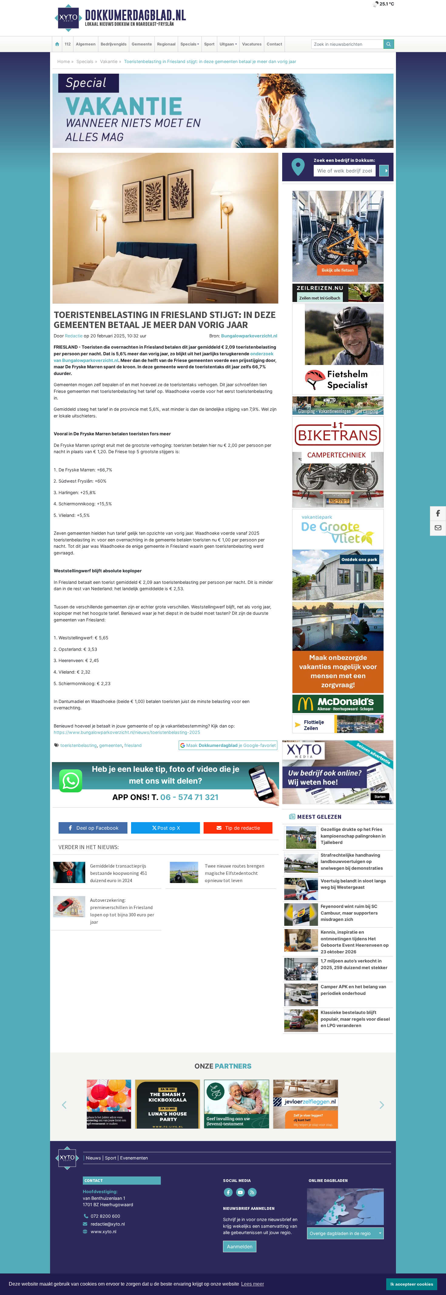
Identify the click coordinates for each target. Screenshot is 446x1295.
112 (68, 44)
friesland (133, 745)
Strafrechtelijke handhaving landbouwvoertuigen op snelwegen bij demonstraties (352, 861)
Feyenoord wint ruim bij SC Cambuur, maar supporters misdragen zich (349, 913)
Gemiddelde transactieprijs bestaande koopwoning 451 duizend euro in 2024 (118, 873)
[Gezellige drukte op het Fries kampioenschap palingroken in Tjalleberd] (301, 837)
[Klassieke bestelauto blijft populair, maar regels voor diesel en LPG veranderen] (301, 1020)
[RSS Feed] (252, 1192)
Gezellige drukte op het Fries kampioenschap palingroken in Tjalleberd (353, 836)
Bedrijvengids (114, 44)
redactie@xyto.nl (108, 1223)
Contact (274, 44)
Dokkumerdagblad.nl (135, 15)
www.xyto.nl (103, 1231)
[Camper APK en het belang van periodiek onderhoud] (301, 994)
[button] (57, 1105)
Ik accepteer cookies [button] (411, 1284)
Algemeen (86, 44)
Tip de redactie (242, 828)
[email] (438, 528)
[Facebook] (229, 1192)
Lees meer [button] (252, 1284)
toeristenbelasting (78, 745)
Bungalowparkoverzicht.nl (249, 335)
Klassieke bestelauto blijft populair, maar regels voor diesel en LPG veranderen (355, 1019)
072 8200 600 (105, 1216)
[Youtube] (241, 1192)
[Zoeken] (388, 44)
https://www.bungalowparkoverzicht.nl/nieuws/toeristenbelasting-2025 (127, 732)
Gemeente (142, 44)
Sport (209, 44)
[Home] (57, 44)
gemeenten (110, 745)
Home (63, 61)
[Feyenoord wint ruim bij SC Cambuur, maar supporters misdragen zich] (301, 914)
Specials (84, 61)
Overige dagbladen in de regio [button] (340, 1233)
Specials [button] (188, 44)
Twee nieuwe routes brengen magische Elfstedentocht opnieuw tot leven (234, 873)
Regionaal (166, 44)
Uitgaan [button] (227, 44)
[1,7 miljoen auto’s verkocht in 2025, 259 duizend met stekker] (301, 969)
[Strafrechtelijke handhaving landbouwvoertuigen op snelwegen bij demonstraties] (301, 863)
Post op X (168, 828)
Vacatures (252, 44)
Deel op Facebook (97, 828)
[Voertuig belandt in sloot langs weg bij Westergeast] (301, 889)
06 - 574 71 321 (189, 797)
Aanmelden (239, 1246)
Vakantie (108, 61)
